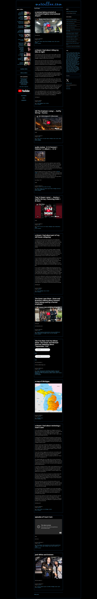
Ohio (55, 41)
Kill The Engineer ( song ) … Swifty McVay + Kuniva (48, 112)
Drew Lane (53, 332)
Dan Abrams (47, 545)
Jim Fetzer (47, 371)
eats (43, 138)
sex (74, 68)
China (71, 54)
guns (45, 138)
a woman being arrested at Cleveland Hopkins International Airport (47, 14)
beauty (38, 509)
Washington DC (37, 373)
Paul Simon (74, 65)
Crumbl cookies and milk (21, 40)
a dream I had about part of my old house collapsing (47, 236)
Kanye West (77, 61)
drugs (44, 41)
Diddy (54, 545)
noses (78, 64)
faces (69, 58)
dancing (73, 55)
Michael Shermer (52, 371)
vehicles (36, 42)
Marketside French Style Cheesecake (71, 19)
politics (51, 372)
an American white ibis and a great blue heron (20, 31)
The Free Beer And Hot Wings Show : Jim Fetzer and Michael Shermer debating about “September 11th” (46, 343)
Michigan (49, 41)
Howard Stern (40, 333)
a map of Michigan (42, 381)
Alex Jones (68, 52)
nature (67, 64)
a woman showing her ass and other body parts (21, 59)
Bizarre (38, 188)
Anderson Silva (72, 52)
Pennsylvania (68, 66)
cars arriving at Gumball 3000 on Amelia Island (20, 26)
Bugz (41, 188)
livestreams (68, 88)
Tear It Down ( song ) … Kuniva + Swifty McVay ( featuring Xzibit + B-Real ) (48, 199)
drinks (41, 41)
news (72, 64)
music (55, 138)
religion (72, 67)
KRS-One (67, 62)
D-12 (43, 188)
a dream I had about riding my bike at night (47, 51)
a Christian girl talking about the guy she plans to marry (21, 44)
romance (77, 67)
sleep (44, 103)
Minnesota (36, 372)
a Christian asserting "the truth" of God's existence (21, 18)
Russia (67, 68)
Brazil (79, 53)
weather (47, 290)
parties (71, 65)
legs (70, 62)
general (39, 101)
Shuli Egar (55, 333)
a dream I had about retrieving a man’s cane (47, 427)
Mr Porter (59, 188)
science (57, 372)
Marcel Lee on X (69, 83)
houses (38, 290)
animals (38, 332)
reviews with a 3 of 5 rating (46, 186)
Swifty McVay (42, 189)
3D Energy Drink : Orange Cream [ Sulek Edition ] (73, 46)
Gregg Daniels (42, 371)
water (72, 71)
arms (78, 52)
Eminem (46, 188)
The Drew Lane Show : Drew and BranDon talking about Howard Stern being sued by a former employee (47, 301)
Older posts (36, 594)
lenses (72, 62)
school (54, 372)
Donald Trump (58, 545)
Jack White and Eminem (44, 554)
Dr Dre (77, 56)
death (41, 138)
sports (59, 586)
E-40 (72, 57)
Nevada (70, 64)
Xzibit (36, 227)
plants (72, 66)
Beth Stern (42, 332)
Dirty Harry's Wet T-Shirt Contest (21, 35)
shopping (77, 68)
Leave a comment (38, 43)
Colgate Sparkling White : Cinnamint (71, 21)
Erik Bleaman (57, 332)
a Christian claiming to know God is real (21, 63)
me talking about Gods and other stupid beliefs (20, 22)
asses (67, 53)
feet (73, 58)
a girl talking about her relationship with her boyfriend (21, 49)
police (58, 41)
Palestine (67, 65)
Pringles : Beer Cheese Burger (70, 27)
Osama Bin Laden (46, 372)
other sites (68, 86)
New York (51, 333)
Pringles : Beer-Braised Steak (70, 23)
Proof (38, 189)
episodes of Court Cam (43, 517)
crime (38, 41)
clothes (41, 509)
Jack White (49, 586)
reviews (39, 186)
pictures (39, 584)
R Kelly (75, 67)
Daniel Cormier (77, 55)
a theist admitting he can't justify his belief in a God (21, 13)
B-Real (38, 226)
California (68, 54)
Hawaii (46, 41)
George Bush (37, 371)
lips (74, 62)
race (69, 67)
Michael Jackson (68, 63)
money (53, 41)
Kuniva (48, 138)
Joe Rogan (70, 61)
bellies (72, 53)
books (77, 53)
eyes (67, 58)
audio (39, 136)
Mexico (76, 62)
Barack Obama (39, 545)
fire (78, 58)
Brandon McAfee (47, 332)
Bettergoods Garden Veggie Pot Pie (71, 41)
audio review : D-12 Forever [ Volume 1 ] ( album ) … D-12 (46, 148)
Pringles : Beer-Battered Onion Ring (71, 25)
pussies (67, 67)
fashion (72, 58)
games (45, 586)
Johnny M (73, 61)
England (79, 57)
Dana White (70, 55)
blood (74, 53)
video (39, 39)
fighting (76, 58)
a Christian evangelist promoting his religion (21, 54)
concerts (41, 226)
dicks (69, 56)
